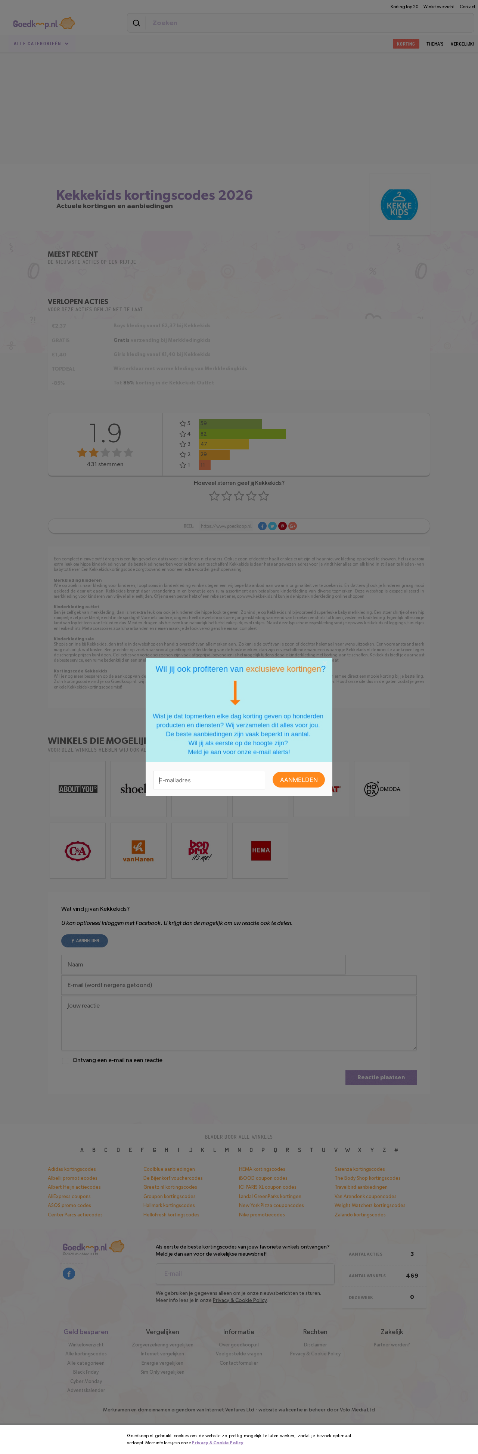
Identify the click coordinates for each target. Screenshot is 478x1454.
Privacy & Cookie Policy (217, 1443)
